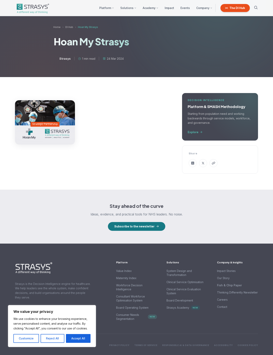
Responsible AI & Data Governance (185, 345)
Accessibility (223, 345)
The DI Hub (237, 8)
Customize (26, 338)
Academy (149, 8)
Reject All (52, 338)
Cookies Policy (248, 345)
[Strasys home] (32, 8)
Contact (222, 306)
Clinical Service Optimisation (184, 282)
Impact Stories (226, 271)
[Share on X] (203, 163)
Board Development (179, 300)
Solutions (127, 8)
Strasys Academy (182, 307)
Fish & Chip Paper (229, 285)
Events (185, 8)
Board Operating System (132, 307)
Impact (169, 8)
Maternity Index (126, 278)
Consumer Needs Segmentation (135, 316)
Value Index (124, 271)
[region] (52, 326)
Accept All (78, 338)
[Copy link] (213, 163)
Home (57, 27)
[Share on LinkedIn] (193, 163)
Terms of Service (145, 345)
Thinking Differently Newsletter (237, 292)
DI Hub (69, 27)
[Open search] (256, 8)
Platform (105, 8)
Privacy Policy (119, 345)
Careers (222, 299)
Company (202, 8)
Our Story (223, 278)
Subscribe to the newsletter (134, 226)
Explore (193, 132)
